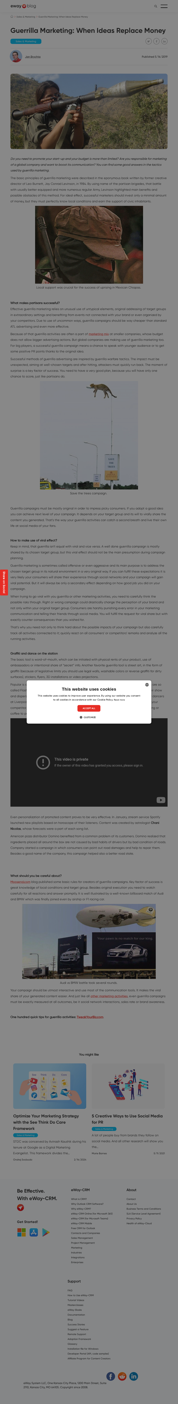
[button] (89, 717)
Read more (119, 699)
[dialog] (89, 702)
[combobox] (147, 684)
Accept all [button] (89, 708)
